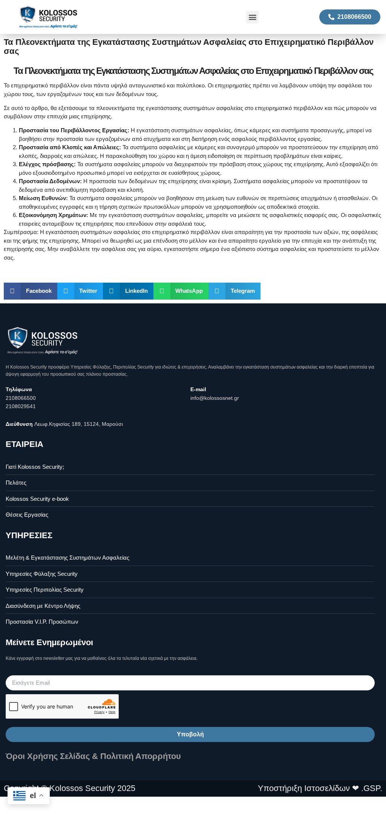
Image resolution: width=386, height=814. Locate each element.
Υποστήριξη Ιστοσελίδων (304, 788)
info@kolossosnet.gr (214, 398)
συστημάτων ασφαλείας (110, 232)
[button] (252, 17)
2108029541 (21, 406)
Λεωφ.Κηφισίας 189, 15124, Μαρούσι (78, 424)
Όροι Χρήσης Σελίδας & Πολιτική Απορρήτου (93, 756)
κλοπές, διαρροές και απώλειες (58, 156)
